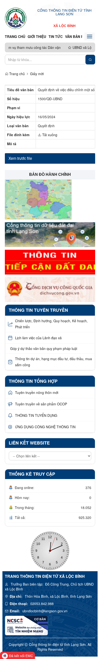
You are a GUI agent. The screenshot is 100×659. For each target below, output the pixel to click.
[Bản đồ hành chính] (38, 198)
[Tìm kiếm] (90, 59)
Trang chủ (15, 36)
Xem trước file (20, 158)
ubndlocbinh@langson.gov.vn (44, 610)
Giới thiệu (37, 36)
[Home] (15, 18)
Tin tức (56, 36)
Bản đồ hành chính (50, 174)
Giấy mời (37, 73)
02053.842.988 (42, 603)
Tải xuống (49, 134)
